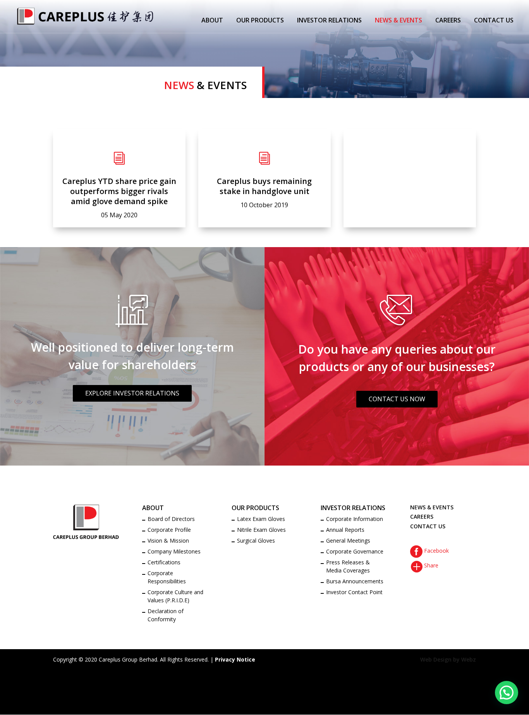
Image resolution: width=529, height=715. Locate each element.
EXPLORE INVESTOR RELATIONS (132, 393)
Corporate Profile (169, 529)
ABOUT (212, 20)
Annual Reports (345, 529)
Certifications (164, 562)
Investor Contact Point (354, 592)
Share (424, 565)
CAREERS (448, 20)
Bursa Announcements (354, 581)
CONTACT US (494, 20)
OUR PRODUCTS (260, 20)
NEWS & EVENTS (398, 20)
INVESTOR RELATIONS (329, 20)
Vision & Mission (168, 540)
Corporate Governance (354, 551)
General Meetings (348, 540)
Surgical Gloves (256, 540)
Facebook (429, 550)
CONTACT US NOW (397, 399)
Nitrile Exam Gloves (261, 529)
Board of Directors (171, 518)
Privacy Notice (235, 659)
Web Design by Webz (448, 659)
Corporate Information (354, 518)
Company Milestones (174, 551)
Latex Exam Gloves (261, 518)
